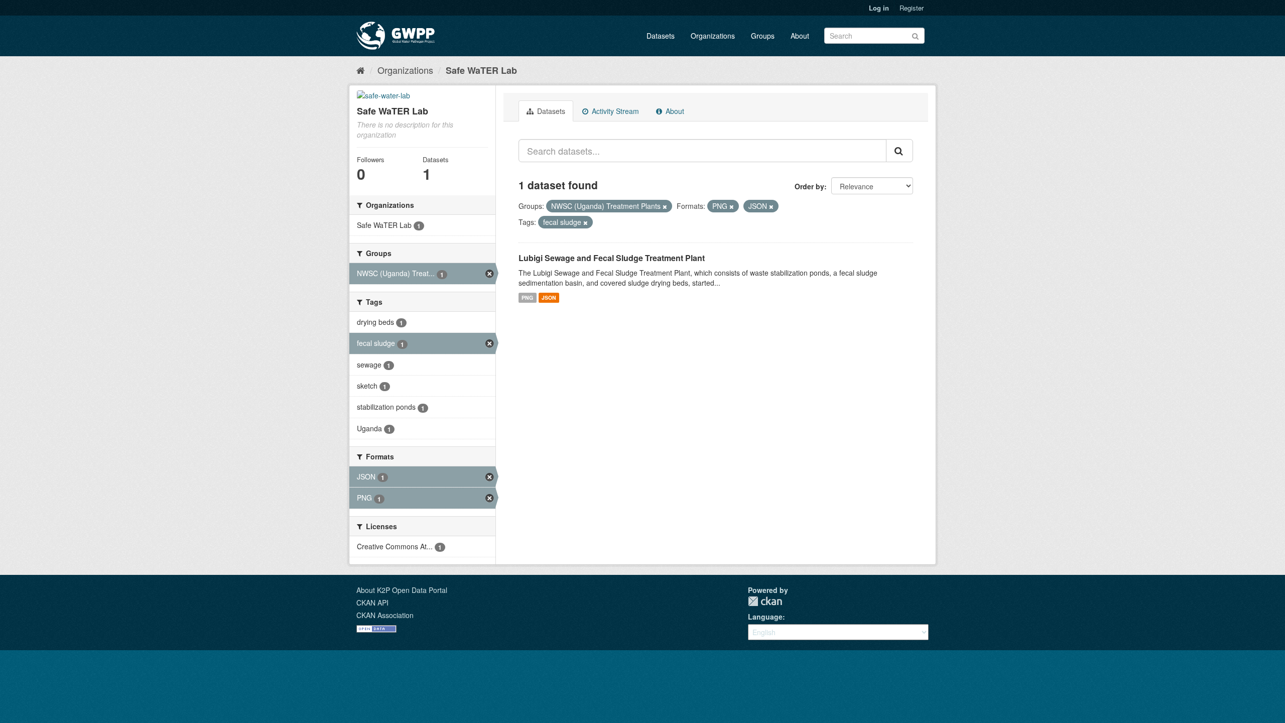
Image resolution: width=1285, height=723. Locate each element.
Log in (879, 8)
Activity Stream (614, 111)
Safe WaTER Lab (481, 70)
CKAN (765, 601)
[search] (899, 150)
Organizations (713, 36)
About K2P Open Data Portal (401, 590)
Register (912, 8)
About (800, 36)
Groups (763, 36)
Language (765, 617)
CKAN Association (385, 615)
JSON (549, 297)
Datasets (661, 36)
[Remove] (665, 206)
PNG (527, 297)
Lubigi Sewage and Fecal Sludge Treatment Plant (612, 258)
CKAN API (372, 602)
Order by (809, 186)
